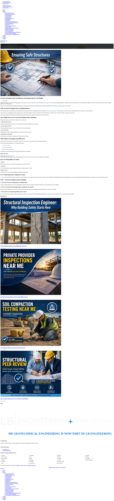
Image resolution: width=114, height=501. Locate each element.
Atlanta (59, 455)
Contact (4, 37)
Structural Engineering (9, 13)
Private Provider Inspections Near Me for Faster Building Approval (14, 296)
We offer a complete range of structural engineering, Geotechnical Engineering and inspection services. (19, 443)
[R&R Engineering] (7, 5)
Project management (9, 31)
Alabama (3, 460)
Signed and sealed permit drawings (11, 22)
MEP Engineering (8, 15)
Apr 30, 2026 (3, 248)
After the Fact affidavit (9, 30)
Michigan (31, 460)
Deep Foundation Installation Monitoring (13, 32)
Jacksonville (32, 463)
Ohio (31, 458)
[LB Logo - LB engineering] (5, 40)
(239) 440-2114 (6, 7)
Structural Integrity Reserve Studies (11, 28)
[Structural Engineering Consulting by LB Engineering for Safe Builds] (30, 73)
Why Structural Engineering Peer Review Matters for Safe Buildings (14, 398)
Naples (87, 455)
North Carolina (4, 456)
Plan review (7, 24)
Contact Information (4, 447)
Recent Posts (3, 196)
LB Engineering (3, 440)
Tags (1, 403)
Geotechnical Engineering (10, 14)
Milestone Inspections (9, 29)
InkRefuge (18, 465)
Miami (59, 456)
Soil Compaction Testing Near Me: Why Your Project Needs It (12, 347)
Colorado (31, 461)
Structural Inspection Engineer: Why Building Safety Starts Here (13, 246)
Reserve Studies (8, 26)
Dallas (87, 456)
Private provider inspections (10, 25)
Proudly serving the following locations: (8, 452)
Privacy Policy (23, 465)
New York (3, 461)
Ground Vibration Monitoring (10, 33)
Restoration (7, 20)
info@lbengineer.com (7, 2)
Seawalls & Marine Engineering (11, 21)
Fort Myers (60, 463)
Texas (3, 463)
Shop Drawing (8, 17)
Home (4, 9)
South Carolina (4, 458)
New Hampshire (89, 460)
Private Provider (8, 16)
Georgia (3, 455)
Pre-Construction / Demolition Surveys (12, 34)
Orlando (59, 458)
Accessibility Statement (31, 465)
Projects (4, 36)
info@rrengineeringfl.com (8, 6)
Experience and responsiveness (12, 45)
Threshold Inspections (9, 18)
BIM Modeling (8, 19)
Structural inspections (9, 23)
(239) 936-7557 (6, 3)
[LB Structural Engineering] (30, 221)
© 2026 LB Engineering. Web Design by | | (18, 465)
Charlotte (88, 458)
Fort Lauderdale (61, 461)
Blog (4, 10)
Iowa (31, 456)
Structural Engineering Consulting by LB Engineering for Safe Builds (21, 98)
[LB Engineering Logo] (57, 422)
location (4, 38)
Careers (4, 35)
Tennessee (32, 455)
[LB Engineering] (6, 1)
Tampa (59, 460)
